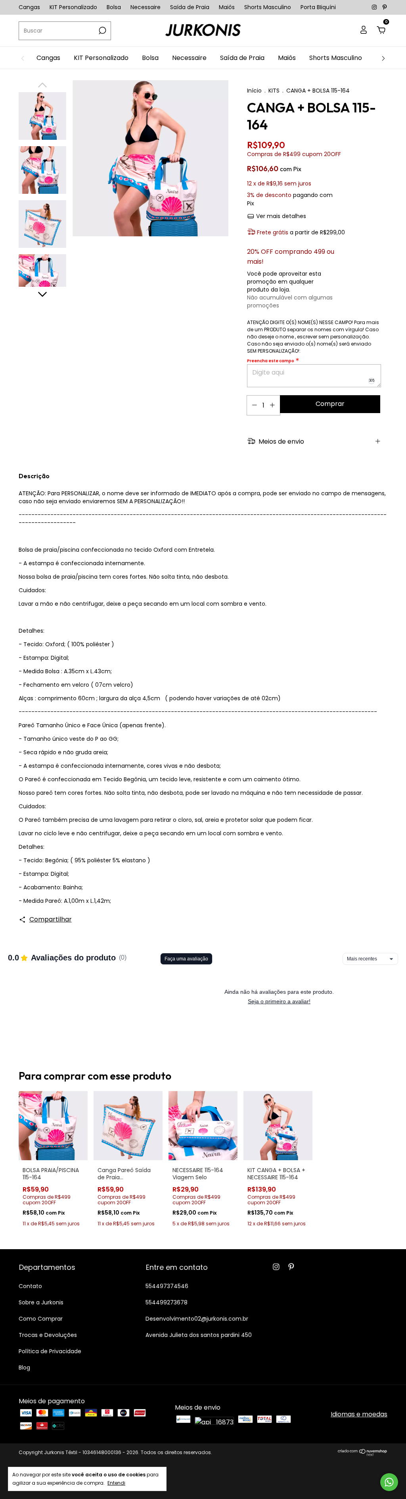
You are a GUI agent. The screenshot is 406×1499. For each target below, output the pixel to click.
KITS (274, 91)
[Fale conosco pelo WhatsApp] (389, 1482)
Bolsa (114, 7)
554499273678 (167, 1302)
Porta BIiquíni (318, 7)
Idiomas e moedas (359, 1414)
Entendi (116, 1483)
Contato (30, 1286)
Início (254, 91)
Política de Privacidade (50, 1351)
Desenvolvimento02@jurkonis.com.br (197, 1319)
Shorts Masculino (267, 7)
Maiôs (227, 7)
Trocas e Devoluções (48, 1335)
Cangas (29, 7)
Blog (24, 1368)
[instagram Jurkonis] (375, 7)
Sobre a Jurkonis (41, 1302)
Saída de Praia (189, 7)
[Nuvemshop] (362, 1453)
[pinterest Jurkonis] (384, 7)
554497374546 (167, 1286)
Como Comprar (41, 1319)
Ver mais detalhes (280, 216)
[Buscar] (101, 31)
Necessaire (145, 7)
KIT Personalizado (73, 7)
